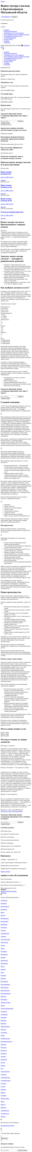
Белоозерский (5, 906)
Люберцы (4, 1017)
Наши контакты (5, 871)
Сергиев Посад (5, 1071)
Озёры (3, 1035)
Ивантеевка (4, 963)
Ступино (3, 1083)
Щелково (3, 1107)
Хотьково (3, 1095)
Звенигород (4, 960)
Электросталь (5, 1113)
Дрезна (3, 945)
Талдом (3, 1086)
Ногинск (3, 1029)
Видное (3, 915)
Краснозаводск (5, 990)
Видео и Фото (8, 39)
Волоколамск (5, 918)
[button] (6, 811)
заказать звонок (22, 1150)
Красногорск (5, 987)
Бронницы (4, 909)
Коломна (3, 975)
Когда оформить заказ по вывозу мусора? (16, 34)
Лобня (3, 1005)
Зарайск (3, 957)
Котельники (4, 981)
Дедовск (3, 930)
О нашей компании (10, 37)
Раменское (4, 1059)
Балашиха (4, 903)
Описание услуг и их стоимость (14, 33)
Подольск (4, 1047)
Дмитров (3, 936)
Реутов (3, 1062)
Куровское (4, 999)
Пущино (3, 1056)
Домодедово (4, 942)
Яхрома (3, 1116)
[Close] (1, 1130)
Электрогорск (5, 1110)
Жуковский (4, 954)
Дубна (3, 948)
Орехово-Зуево (5, 1038)
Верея (2, 912)
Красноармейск (5, 984)
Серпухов (4, 1074)
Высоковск (4, 924)
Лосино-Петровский (7, 1008)
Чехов (2, 1101)
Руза (2, 1068)
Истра (2, 966)
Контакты (7, 42)
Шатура (3, 1104)
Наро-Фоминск (5, 1026)
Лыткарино (4, 1014)
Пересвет (3, 1044)
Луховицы (4, 1011)
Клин (2, 972)
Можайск (3, 1020)
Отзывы (6, 41)
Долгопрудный (5, 939)
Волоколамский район (7, 1125)
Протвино (4, 1050)
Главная (6, 30)
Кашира (3, 969)
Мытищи (3, 1023)
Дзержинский (5, 933)
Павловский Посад (6, 1041)
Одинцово (4, 1032)
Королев (3, 978)
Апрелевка (4, 900)
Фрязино (3, 1089)
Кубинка (3, 996)
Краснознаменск (6, 993)
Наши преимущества (10, 31)
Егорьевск (4, 951)
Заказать (14, 16)
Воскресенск (4, 921)
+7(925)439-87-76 (6, 16)
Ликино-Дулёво (5, 1002)
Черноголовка (5, 1098)
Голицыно (4, 927)
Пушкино (4, 1053)
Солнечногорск (5, 1077)
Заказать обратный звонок (9, 891)
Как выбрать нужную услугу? (13, 36)
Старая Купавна (5, 1080)
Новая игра (4, 1138)
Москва (3, 1092)
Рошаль (3, 1065)
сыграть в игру (5, 123)
